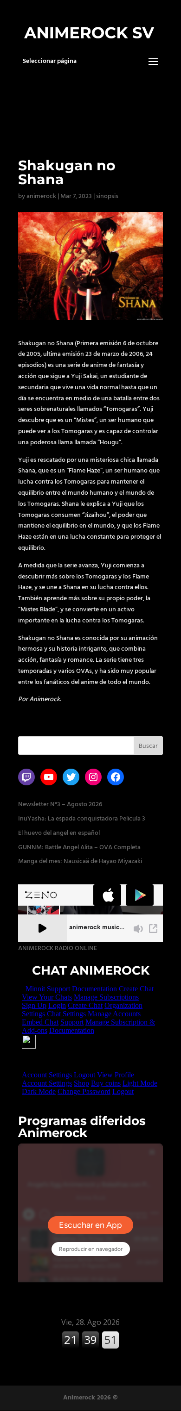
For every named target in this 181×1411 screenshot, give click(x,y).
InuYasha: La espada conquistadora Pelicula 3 (81, 818)
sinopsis (107, 196)
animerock (41, 196)
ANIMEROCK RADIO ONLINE (57, 948)
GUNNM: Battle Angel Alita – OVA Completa (79, 847)
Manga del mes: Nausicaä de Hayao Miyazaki (80, 861)
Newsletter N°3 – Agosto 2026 (60, 804)
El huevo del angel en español (59, 833)
